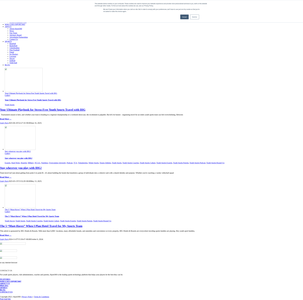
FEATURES (5, 279)
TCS (75, 163)
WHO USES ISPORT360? (10, 281)
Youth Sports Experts (164, 163)
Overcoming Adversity (57, 163)
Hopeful (24, 163)
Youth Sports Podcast (197, 163)
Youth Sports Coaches (130, 163)
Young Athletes (105, 163)
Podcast (70, 163)
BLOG (2, 290)
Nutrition (44, 163)
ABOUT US (5, 283)
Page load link (5, 299)
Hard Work (15, 163)
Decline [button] (194, 17)
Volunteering (83, 163)
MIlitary (31, 163)
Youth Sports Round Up (215, 163)
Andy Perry (4, 123)
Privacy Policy (27, 297)
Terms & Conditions (41, 297)
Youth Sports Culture (148, 163)
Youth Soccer (10, 221)
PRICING (4, 286)
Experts (7, 163)
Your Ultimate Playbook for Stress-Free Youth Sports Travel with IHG (31, 93)
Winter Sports (94, 163)
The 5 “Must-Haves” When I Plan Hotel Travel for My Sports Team (30, 210)
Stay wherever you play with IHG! (18, 151)
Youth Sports (9, 105)
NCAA (37, 163)
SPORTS (3, 288)
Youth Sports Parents (181, 163)
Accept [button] (184, 17)
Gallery (7, 95)
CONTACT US (6, 292)
